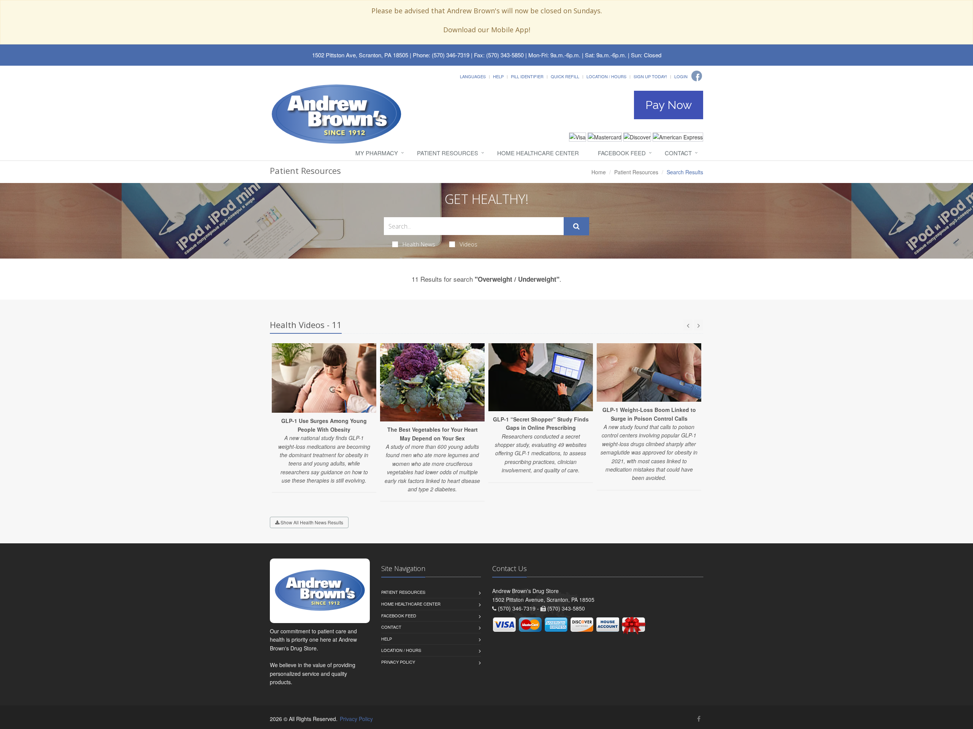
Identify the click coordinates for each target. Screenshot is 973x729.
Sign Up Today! (650, 76)
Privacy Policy (398, 662)
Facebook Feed (622, 153)
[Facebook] (696, 76)
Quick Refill (565, 76)
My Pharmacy (376, 153)
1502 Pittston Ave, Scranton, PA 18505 (360, 55)
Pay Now (668, 105)
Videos (468, 244)
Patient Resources (447, 153)
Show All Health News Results (311, 522)
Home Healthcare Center (538, 153)
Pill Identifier (527, 76)
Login (681, 76)
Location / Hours (606, 76)
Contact (678, 153)
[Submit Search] (576, 226)
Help (498, 76)
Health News (419, 244)
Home (598, 172)
